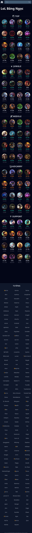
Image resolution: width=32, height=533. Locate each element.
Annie (6, 323)
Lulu (16, 360)
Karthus (16, 294)
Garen (6, 446)
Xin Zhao (27, 467)
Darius (6, 393)
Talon (27, 364)
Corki (6, 389)
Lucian (17, 356)
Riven (16, 508)
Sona (27, 335)
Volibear (27, 446)
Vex (27, 426)
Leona (16, 344)
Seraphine (27, 294)
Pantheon (16, 459)
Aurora (6, 340)
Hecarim (6, 467)
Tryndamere (27, 389)
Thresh (27, 376)
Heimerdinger (6, 471)
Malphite (16, 368)
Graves (6, 459)
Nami (16, 409)
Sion (27, 319)
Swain (27, 344)
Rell (17, 492)
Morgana (16, 401)
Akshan (6, 303)
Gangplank (6, 442)
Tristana (27, 381)
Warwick (27, 450)
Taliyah (27, 360)
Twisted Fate (27, 393)
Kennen (16, 315)
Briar (6, 368)
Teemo (27, 372)
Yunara (27, 483)
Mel (17, 385)
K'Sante (6, 516)
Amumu (6, 315)
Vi (27, 430)
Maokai (17, 376)
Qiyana (17, 471)
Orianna (16, 450)
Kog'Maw (16, 331)
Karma (17, 290)
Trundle (27, 385)
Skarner (27, 327)
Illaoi (6, 479)
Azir (6, 344)
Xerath (27, 463)
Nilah (16, 430)
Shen (27, 307)
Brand (6, 360)
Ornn (16, 455)
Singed (27, 315)
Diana (6, 397)
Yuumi (27, 487)
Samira (17, 520)
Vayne (27, 413)
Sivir (27, 323)
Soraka (27, 340)
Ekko (6, 409)
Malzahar (16, 372)
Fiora (6, 430)
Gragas (6, 455)
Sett (27, 298)
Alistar (6, 307)
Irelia (6, 483)
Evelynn (6, 418)
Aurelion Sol (6, 335)
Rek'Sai (17, 487)
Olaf (16, 446)
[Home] (2, 2)
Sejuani (17, 524)
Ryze (16, 516)
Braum (6, 364)
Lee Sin (17, 340)
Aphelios (6, 327)
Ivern (6, 487)
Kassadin (16, 298)
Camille (6, 376)
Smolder (27, 331)
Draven (6, 405)
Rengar (17, 504)
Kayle (16, 307)
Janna (6, 492)
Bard (6, 348)
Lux (17, 364)
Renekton (16, 500)
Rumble (16, 512)
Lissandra (16, 352)
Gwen (6, 463)
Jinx (6, 512)
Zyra (27, 520)
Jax (6, 500)
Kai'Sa (6, 520)
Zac (27, 496)
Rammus (16, 483)
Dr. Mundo (6, 401)
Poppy (16, 463)
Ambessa (6, 311)
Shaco (27, 303)
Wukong (27, 455)
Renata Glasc (16, 496)
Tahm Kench (27, 356)
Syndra (27, 352)
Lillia (16, 348)
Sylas (27, 348)
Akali (6, 298)
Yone (27, 475)
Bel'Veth (6, 352)
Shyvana (27, 311)
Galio (6, 438)
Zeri (27, 504)
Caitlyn (6, 372)
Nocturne (16, 434)
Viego (27, 434)
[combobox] (17, 2)
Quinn (16, 475)
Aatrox (6, 290)
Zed (27, 500)
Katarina (16, 303)
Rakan (16, 479)
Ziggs (27, 508)
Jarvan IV (6, 496)
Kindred (16, 323)
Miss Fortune (16, 393)
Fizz (6, 434)
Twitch (27, 397)
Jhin (6, 508)
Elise (6, 413)
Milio (16, 389)
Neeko (16, 422)
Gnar (6, 450)
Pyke (16, 467)
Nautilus (16, 418)
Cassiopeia (6, 381)
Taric (27, 368)
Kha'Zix (17, 319)
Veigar (27, 418)
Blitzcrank (6, 356)
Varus (27, 409)
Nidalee (16, 426)
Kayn (16, 311)
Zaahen (27, 492)
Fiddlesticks (6, 426)
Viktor (27, 438)
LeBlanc (16, 335)
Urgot (27, 405)
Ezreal (6, 422)
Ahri (6, 294)
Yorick (27, 479)
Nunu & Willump (16, 440)
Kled (16, 327)
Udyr (27, 401)
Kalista (6, 524)
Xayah (27, 459)
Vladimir (27, 442)
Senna (27, 290)
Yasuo (27, 471)
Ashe (6, 331)
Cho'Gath (6, 385)
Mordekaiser (16, 397)
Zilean (27, 512)
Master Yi (16, 381)
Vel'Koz (27, 422)
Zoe (27, 516)
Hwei (6, 475)
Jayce (6, 504)
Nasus (16, 413)
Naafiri (17, 405)
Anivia (6, 319)
